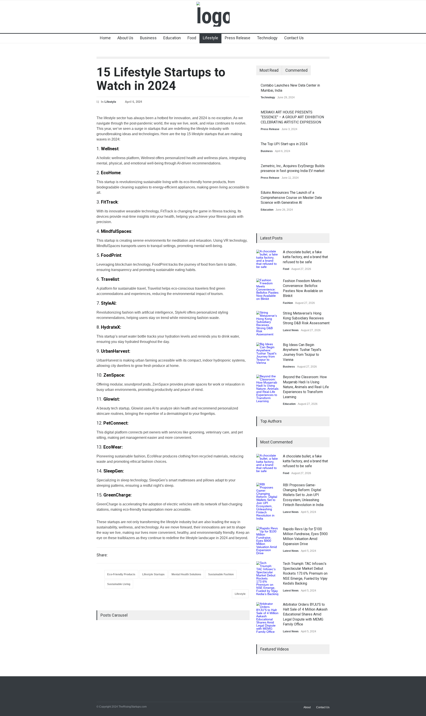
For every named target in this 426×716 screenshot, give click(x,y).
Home (105, 38)
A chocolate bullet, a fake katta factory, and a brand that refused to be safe (305, 257)
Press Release (237, 38)
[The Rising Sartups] (213, 16)
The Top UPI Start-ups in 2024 (284, 144)
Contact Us (294, 38)
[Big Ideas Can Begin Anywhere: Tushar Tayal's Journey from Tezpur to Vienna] (267, 353)
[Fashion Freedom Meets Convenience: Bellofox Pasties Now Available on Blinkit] (267, 290)
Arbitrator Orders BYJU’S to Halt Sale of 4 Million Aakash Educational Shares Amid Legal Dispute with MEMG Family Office (305, 614)
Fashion (288, 303)
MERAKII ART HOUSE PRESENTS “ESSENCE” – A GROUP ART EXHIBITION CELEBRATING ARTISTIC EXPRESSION (292, 117)
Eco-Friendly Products (121, 574)
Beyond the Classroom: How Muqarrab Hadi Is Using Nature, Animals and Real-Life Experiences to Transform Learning (306, 387)
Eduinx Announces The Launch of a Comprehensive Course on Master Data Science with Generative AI (291, 197)
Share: (102, 555)
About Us (125, 38)
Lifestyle (210, 38)
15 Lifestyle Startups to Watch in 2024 (161, 79)
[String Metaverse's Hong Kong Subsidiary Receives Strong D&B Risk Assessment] (267, 323)
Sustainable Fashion (221, 574)
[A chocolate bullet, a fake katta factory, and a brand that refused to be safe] (267, 261)
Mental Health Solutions (186, 574)
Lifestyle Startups (153, 574)
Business (148, 38)
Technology (267, 38)
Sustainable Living (118, 584)
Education (172, 38)
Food (191, 38)
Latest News (291, 330)
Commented (296, 70)
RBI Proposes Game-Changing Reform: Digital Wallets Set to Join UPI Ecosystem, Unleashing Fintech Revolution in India (303, 495)
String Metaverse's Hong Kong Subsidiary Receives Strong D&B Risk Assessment (306, 318)
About (307, 707)
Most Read (269, 70)
